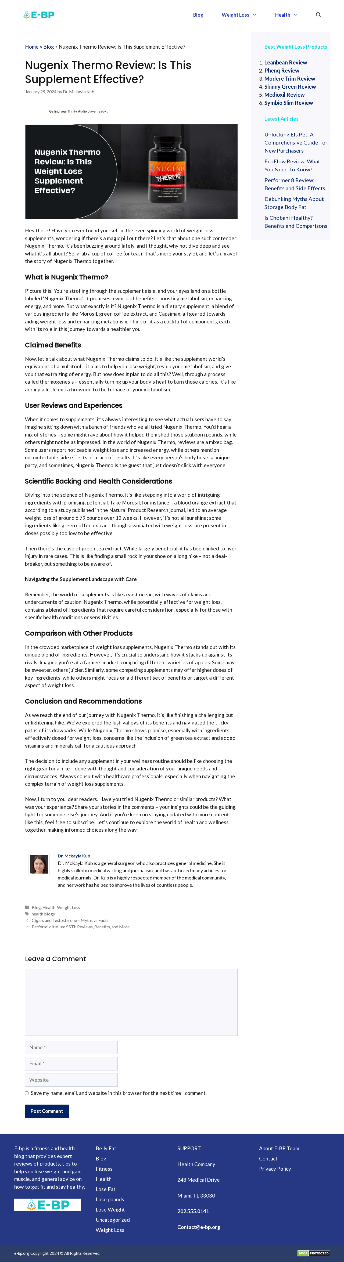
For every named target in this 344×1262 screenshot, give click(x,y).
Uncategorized (113, 1220)
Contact (268, 1158)
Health (282, 15)
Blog (198, 15)
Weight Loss (235, 15)
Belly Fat (106, 1148)
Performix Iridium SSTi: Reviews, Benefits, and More (81, 926)
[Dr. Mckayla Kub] (40, 864)
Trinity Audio (77, 111)
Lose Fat (106, 1189)
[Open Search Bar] (318, 14)
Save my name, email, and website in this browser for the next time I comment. (119, 1093)
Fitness (104, 1169)
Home (32, 47)
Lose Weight (110, 1209)
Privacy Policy (275, 1169)
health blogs (43, 913)
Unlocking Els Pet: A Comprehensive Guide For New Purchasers (296, 142)
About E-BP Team (279, 1148)
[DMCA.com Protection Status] (314, 1253)
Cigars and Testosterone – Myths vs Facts (70, 920)
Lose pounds (110, 1199)
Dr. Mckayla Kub (74, 855)
